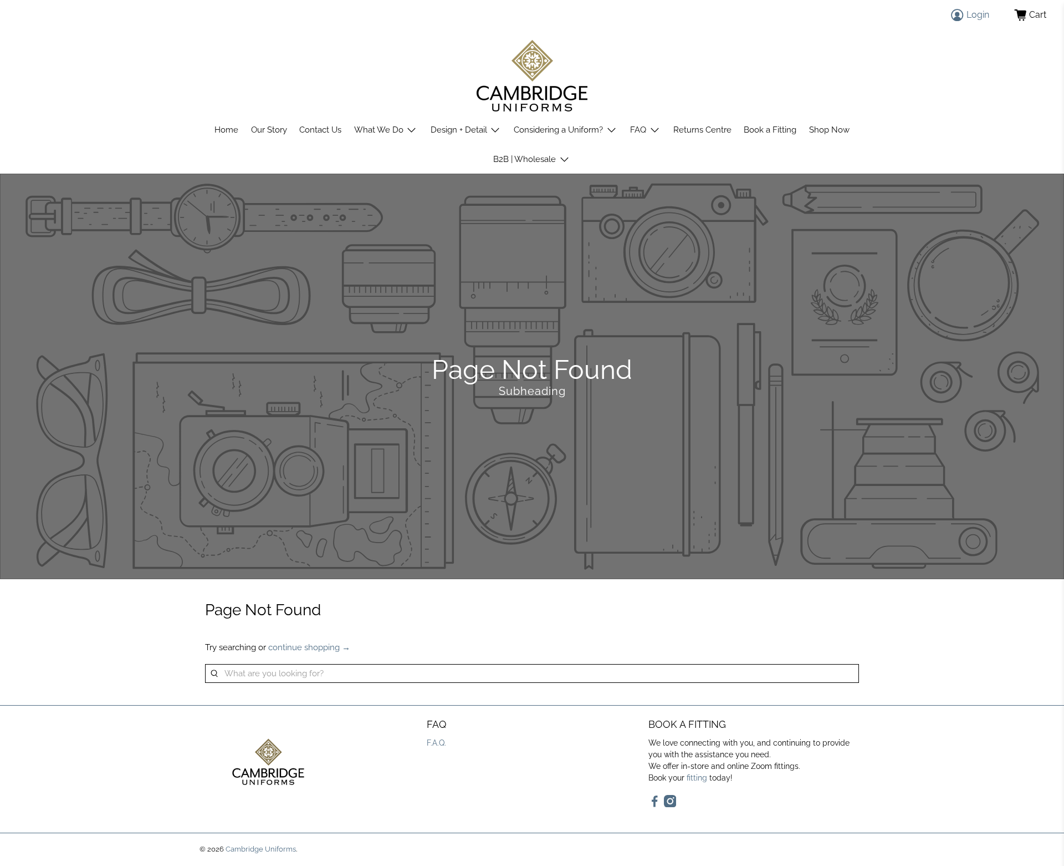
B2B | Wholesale (524, 159)
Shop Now (829, 130)
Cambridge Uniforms (261, 849)
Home (226, 130)
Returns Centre (702, 130)
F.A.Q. (436, 742)
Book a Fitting (770, 130)
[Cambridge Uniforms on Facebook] (654, 804)
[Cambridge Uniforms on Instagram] (670, 804)
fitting (697, 777)
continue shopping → (309, 647)
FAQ (638, 130)
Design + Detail (459, 130)
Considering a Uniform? (558, 130)
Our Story (269, 130)
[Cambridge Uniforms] (532, 76)
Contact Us (320, 130)
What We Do (378, 130)
